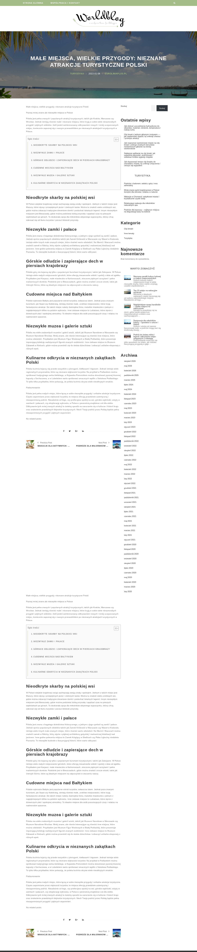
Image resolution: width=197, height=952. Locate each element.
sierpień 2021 (130, 507)
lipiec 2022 (128, 455)
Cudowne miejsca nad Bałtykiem (53, 168)
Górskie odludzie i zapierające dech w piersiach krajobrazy (72, 160)
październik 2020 (131, 554)
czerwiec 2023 (130, 403)
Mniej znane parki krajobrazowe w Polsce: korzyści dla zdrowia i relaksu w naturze (142, 191)
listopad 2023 (129, 399)
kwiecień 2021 (130, 526)
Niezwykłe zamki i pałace (49, 153)
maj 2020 (128, 577)
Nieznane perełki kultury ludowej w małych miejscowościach (147, 277)
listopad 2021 (129, 493)
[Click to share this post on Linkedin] (83, 431)
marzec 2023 (129, 417)
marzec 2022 (129, 474)
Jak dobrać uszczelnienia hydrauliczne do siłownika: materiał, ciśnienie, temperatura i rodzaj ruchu (142, 128)
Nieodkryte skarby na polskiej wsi (55, 145)
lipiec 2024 (128, 385)
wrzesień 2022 (130, 446)
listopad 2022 (129, 436)
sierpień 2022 (130, 450)
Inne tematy (129, 233)
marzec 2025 (129, 380)
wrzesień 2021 (130, 502)
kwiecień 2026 (130, 370)
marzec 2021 (129, 530)
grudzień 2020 (130, 544)
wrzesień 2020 (130, 558)
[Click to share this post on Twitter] (70, 431)
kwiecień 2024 (130, 394)
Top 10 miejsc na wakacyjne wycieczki (145, 291)
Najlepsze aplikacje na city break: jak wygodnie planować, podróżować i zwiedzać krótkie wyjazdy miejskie (139, 155)
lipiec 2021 (128, 511)
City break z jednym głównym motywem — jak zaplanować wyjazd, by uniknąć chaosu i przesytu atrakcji (142, 136)
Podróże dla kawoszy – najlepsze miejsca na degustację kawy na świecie (141, 211)
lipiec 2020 (128, 568)
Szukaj (124, 106)
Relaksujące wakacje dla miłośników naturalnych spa (139, 204)
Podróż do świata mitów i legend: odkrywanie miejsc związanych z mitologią (144, 336)
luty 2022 (128, 479)
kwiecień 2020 (130, 582)
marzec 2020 (129, 587)
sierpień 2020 (130, 563)
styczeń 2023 (129, 427)
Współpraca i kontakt (65, 3)
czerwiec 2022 (130, 460)
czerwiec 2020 (130, 573)
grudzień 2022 (130, 432)
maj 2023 (128, 408)
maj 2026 (128, 366)
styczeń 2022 (129, 483)
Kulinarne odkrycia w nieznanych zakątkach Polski (66, 183)
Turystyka (77, 73)
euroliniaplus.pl (116, 73)
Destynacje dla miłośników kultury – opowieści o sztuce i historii (145, 322)
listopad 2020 (129, 549)
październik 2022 (131, 441)
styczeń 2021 (129, 540)
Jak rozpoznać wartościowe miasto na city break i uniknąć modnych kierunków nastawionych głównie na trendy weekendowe (142, 146)
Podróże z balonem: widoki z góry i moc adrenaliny (141, 184)
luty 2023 (128, 422)
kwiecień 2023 (130, 413)
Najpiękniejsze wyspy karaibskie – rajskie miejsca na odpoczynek (147, 306)
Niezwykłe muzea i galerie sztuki (54, 175)
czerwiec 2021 (130, 516)
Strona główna (33, 3)
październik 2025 (131, 375)
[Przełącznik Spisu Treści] (115, 139)
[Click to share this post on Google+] (76, 431)
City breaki (128, 229)
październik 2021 (131, 497)
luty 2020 (128, 591)
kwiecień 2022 (130, 469)
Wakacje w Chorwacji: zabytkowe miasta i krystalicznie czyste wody (141, 198)
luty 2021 (128, 535)
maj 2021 (128, 521)
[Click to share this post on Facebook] (63, 431)
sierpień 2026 (130, 361)
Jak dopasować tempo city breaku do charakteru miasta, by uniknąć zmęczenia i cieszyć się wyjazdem (142, 164)
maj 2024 (128, 389)
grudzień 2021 (130, 488)
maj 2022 (128, 464)
